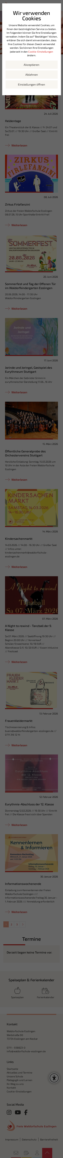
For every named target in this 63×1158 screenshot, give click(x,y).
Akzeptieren (31, 64)
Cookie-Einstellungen (40, 51)
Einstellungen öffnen (31, 84)
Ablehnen (31, 74)
